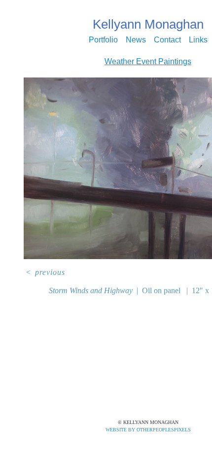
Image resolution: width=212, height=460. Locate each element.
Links (186, 39)
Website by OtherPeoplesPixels (148, 429)
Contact (163, 39)
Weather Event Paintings (147, 61)
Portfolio (113, 39)
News (138, 39)
